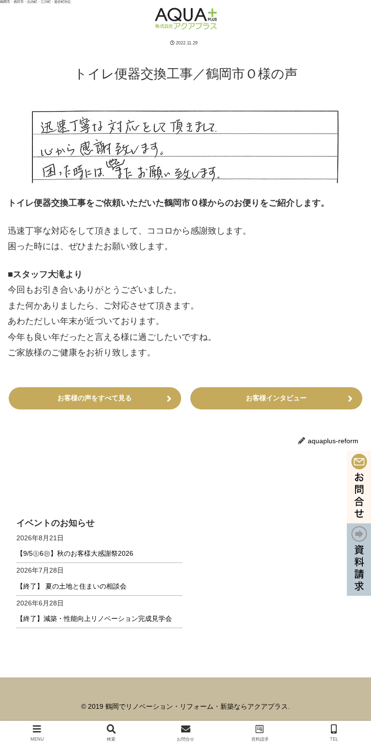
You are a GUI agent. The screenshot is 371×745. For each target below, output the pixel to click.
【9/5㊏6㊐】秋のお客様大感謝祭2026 (74, 553)
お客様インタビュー (276, 398)
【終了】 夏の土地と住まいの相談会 (71, 586)
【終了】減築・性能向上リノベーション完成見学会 (94, 618)
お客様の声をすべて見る (94, 398)
